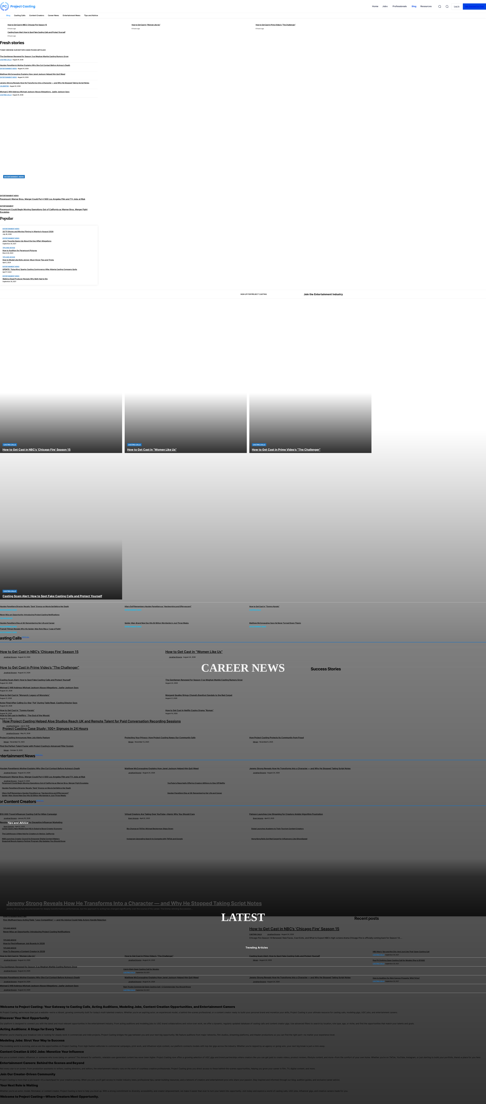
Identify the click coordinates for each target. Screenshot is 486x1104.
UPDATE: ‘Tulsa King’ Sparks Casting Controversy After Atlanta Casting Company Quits (40, 269)
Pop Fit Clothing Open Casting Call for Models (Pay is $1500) (399, 960)
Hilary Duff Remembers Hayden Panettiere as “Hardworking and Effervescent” (158, 606)
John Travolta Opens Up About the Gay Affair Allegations (27, 241)
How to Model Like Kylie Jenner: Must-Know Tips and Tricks (28, 260)
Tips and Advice (9, 248)
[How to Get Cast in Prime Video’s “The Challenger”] (310, 379)
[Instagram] (431, 294)
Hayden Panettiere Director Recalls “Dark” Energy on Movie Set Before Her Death (34, 606)
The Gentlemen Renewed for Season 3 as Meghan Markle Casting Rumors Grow (38, 966)
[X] (435, 294)
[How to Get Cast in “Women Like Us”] (186, 379)
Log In (456, 6)
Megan (255, 960)
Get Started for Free (474, 6)
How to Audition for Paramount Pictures (20, 250)
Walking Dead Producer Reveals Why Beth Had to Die (25, 279)
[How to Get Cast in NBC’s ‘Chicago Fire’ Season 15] (61, 379)
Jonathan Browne (273, 934)
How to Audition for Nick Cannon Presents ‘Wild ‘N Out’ (396, 978)
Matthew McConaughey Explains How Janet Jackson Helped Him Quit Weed (162, 977)
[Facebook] (427, 294)
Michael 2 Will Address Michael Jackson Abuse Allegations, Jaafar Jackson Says (39, 985)
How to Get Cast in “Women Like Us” (17, 956)
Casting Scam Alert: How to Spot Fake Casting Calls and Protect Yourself (284, 956)
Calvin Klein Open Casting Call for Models (141, 969)
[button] (447, 6)
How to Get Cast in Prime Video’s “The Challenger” (149, 956)
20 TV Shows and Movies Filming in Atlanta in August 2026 (28, 231)
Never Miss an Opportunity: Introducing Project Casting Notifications (29, 615)
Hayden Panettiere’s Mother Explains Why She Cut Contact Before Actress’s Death (40, 977)
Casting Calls (10, 445)
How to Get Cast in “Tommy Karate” (264, 606)
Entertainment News (11, 229)
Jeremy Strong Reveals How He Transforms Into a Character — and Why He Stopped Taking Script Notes (300, 977)
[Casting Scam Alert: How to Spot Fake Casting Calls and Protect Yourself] (61, 526)
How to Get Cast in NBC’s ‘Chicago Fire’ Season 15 (294, 928)
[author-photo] (265, 934)
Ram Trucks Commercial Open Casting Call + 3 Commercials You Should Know (157, 987)
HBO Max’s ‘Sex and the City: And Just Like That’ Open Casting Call (401, 952)
